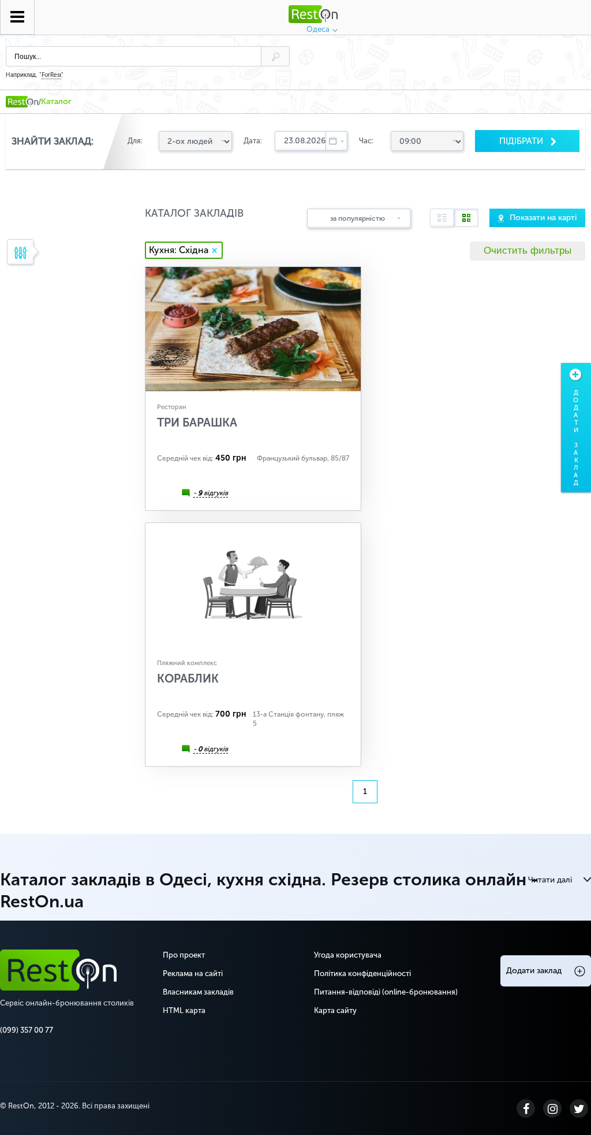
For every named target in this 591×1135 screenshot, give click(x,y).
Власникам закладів (198, 992)
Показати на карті (543, 217)
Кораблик (188, 678)
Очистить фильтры (527, 250)
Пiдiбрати (522, 141)
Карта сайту (335, 1010)
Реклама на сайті (193, 973)
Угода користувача (347, 955)
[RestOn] (22, 101)
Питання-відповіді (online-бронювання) (386, 992)
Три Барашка (197, 422)
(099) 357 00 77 (26, 1030)
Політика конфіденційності (362, 973)
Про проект (184, 955)
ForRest (51, 75)
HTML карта (184, 1010)
